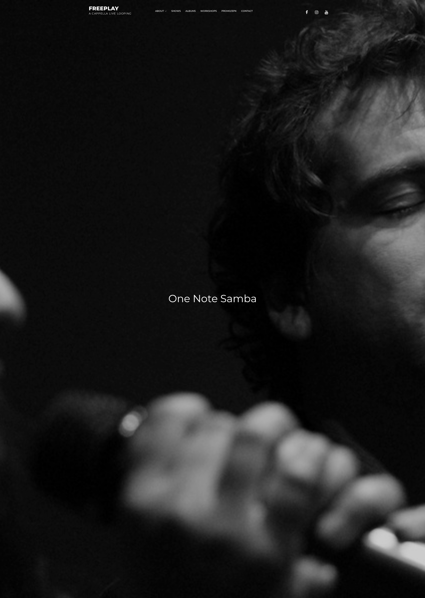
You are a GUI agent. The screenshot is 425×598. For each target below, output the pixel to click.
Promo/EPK (229, 10)
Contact (247, 10)
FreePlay (104, 8)
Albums (190, 10)
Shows (176, 10)
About (159, 10)
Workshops (208, 10)
